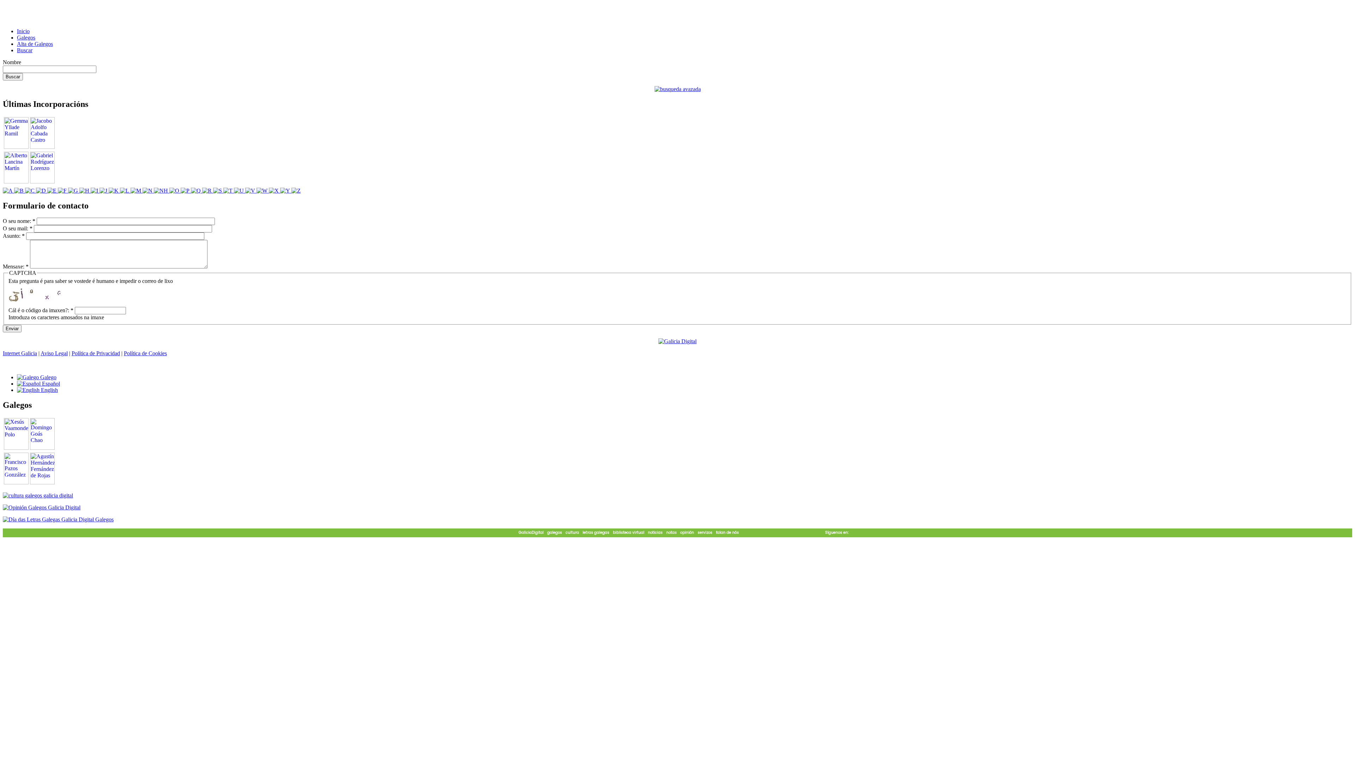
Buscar (24, 50)
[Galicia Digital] (677, 341)
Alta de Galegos (35, 44)
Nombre (12, 62)
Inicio (23, 31)
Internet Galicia (20, 353)
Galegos (26, 38)
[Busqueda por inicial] (8, 191)
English (49, 390)
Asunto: (14, 236)
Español (50, 384)
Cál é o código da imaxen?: (40, 310)
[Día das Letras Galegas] (58, 519)
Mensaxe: (16, 267)
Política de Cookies (145, 353)
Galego (47, 377)
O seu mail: (17, 228)
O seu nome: (19, 221)
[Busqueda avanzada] (678, 89)
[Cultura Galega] (38, 495)
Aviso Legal (54, 353)
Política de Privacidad (96, 353)
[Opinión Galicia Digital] (41, 507)
